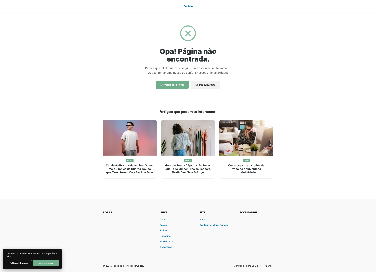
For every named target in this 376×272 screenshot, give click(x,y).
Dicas (246, 160)
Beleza (163, 225)
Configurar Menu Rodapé (214, 225)
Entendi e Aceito (46, 263)
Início (202, 219)
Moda (129, 160)
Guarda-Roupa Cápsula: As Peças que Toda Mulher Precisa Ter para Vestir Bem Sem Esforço (188, 169)
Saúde (163, 230)
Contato (188, 6)
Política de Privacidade (19, 263)
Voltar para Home (174, 84)
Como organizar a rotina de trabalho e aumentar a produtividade (246, 169)
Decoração (166, 246)
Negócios (165, 236)
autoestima (166, 241)
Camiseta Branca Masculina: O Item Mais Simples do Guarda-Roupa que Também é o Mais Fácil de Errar (129, 169)
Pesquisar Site (207, 84)
